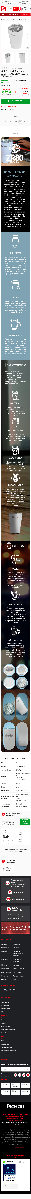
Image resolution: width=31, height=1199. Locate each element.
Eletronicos (4, 959)
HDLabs (22, 1147)
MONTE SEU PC (25, 14)
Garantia (3, 1023)
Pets (14, 980)
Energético (4, 976)
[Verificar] (8, 1163)
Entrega (3, 1020)
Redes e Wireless (18, 969)
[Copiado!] (20, 121)
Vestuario (16, 965)
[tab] (7, 58)
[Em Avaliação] (9, 1173)
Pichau (17, 1147)
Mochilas (4, 965)
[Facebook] (15, 1075)
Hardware (4, 944)
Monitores (4, 951)
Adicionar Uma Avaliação (25, 821)
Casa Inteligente (6, 972)
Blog (2, 1012)
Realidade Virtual (18, 976)
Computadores (5, 948)
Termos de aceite (6, 1047)
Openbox (4, 980)
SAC (2, 1041)
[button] (13, 116)
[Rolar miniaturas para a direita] (28, 58)
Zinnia (8, 85)
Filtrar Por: (5, 818)
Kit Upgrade (16, 948)
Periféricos (16, 944)
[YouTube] (27, 1075)
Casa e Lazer (17, 972)
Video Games (5, 969)
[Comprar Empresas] (15, 928)
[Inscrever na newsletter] (27, 1069)
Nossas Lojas (5, 1009)
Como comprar (5, 1026)
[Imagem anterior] (3, 36)
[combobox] (11, 8)
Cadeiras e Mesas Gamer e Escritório (18, 953)
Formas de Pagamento (8, 1029)
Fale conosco (5, 1044)
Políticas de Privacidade (8, 1050)
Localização (5, 1005)
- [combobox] (3, 820)
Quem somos (5, 1002)
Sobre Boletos (5, 1033)
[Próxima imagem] (27, 36)
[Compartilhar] (24, 122)
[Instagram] (19, 1075)
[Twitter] (23, 1075)
